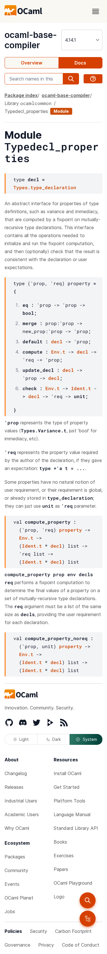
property (70, 530)
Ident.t (81, 388)
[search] (88, 900)
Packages (15, 857)
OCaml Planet (19, 898)
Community (16, 870)
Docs (80, 63)
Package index (21, 95)
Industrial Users (21, 801)
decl (56, 341)
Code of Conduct (80, 945)
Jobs (10, 911)
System (90, 739)
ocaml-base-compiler (31, 40)
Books (60, 842)
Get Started (67, 787)
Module (61, 111)
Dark (56, 739)
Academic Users (22, 814)
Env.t (58, 352)
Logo (59, 896)
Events (12, 884)
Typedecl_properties (26, 111)
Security (38, 931)
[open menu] (95, 11)
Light (24, 739)
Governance (17, 945)
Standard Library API (76, 828)
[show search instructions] (93, 78)
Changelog (16, 773)
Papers (61, 869)
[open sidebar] (88, 919)
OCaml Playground (73, 883)
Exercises (64, 855)
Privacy (46, 945)
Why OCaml (17, 828)
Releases (14, 787)
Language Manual (72, 814)
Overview (31, 63)
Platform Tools (69, 801)
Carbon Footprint (73, 931)
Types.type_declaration (44, 187)
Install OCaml (67, 773)
